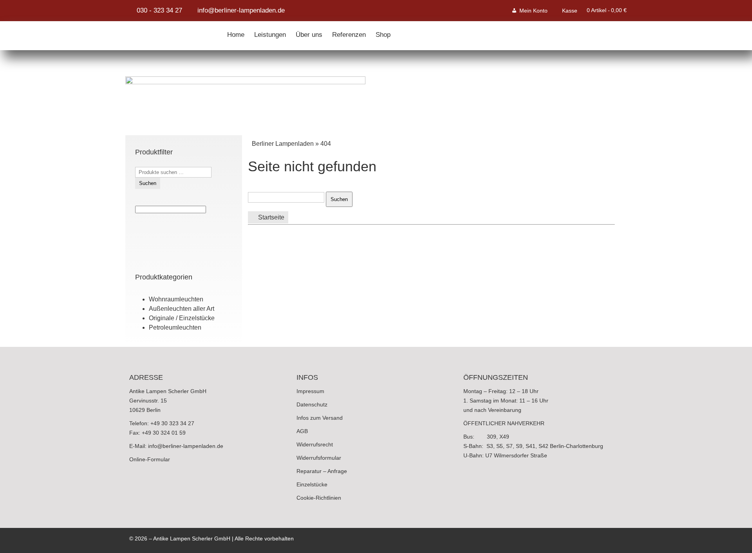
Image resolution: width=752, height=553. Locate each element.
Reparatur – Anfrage (321, 471)
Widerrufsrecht (314, 444)
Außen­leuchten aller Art (181, 308)
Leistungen (270, 33)
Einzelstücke (311, 484)
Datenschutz (311, 404)
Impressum (310, 391)
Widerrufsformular (318, 458)
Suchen (147, 183)
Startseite (270, 217)
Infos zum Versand (319, 418)
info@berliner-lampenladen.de (185, 446)
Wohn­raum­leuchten (176, 299)
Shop (383, 33)
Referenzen (349, 33)
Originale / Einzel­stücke (182, 318)
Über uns (309, 33)
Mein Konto (533, 10)
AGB (302, 431)
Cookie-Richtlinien (318, 498)
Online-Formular (149, 459)
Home (235, 33)
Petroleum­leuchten (175, 327)
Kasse (569, 10)
